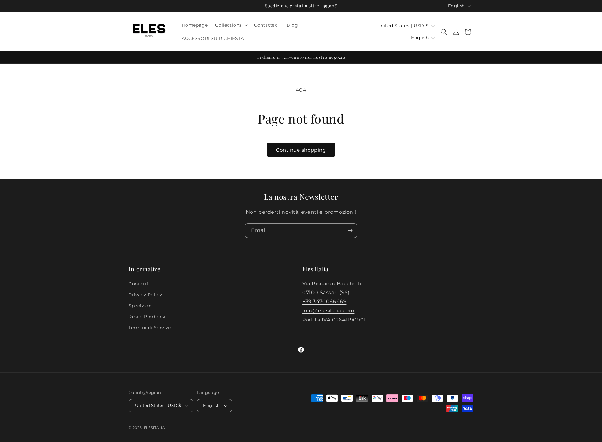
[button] (230, 25)
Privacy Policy (145, 295)
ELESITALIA (154, 427)
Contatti (138, 284)
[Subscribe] (350, 230)
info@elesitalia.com (328, 311)
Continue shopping (301, 150)
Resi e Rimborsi (147, 317)
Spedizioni (141, 306)
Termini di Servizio (150, 328)
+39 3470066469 (324, 302)
